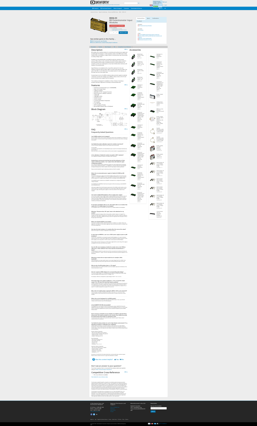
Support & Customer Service (102, 419)
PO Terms (119, 419)
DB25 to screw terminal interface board (160, 110)
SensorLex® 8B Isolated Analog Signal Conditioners (149, 34)
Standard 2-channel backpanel (140, 86)
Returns (126, 419)
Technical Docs (140, 18)
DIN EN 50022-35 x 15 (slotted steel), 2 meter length (160, 205)
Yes (117, 359)
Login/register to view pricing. (117, 25)
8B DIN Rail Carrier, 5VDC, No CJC (140, 55)
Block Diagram (108, 47)
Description (93, 47)
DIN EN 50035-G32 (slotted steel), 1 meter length (160, 180)
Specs (148, 18)
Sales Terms (114, 419)
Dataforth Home (94, 12)
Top (126, 49)
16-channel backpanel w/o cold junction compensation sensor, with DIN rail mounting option (160, 85)
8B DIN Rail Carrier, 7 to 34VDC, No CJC (140, 63)
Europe (112, 411)
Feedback (139, 21)
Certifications (155, 18)
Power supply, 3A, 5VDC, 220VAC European (160, 147)
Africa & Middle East (114, 407)
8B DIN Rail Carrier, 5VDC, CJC (140, 70)
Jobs (95, 419)
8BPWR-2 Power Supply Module (145, 38)
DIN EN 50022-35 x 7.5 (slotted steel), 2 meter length (160, 172)
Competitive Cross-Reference (124, 47)
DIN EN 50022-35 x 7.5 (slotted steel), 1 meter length (160, 164)
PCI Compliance (163, 423)
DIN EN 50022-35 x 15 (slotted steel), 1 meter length (160, 197)
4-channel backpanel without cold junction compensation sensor (140, 135)
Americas (112, 408)
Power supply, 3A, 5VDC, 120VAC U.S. (160, 155)
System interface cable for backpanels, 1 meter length (160, 130)
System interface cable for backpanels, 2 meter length (160, 138)
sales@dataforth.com (95, 411)
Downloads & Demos (136, 8)
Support (165, 5)
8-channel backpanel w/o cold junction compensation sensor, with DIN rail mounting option (140, 196)
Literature (126, 8)
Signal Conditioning (103, 12)
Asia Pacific (113, 410)
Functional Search (106, 8)
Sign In (161, 8)
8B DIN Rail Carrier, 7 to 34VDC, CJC (140, 78)
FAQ (114, 47)
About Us (92, 419)
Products (96, 8)
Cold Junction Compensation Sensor (160, 103)
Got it (156, 6)
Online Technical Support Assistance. (104, 369)
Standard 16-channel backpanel (160, 55)
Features (100, 47)
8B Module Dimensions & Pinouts (145, 39)
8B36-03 (124, 12)
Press (123, 419)
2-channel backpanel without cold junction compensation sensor (140, 95)
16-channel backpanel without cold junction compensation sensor (160, 64)
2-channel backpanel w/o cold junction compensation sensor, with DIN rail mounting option (140, 116)
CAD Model (141, 30)
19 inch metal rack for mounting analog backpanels (160, 214)
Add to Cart (124, 32)
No (122, 359)
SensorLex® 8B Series (113, 12)
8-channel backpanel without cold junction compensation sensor (140, 175)
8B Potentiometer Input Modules (145, 25)
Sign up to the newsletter (156, 406)
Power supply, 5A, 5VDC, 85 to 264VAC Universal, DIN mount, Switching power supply (160, 120)
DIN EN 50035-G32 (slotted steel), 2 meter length (160, 188)
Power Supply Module (160, 95)
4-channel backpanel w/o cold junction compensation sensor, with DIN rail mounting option (140, 156)
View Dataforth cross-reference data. (99, 377)
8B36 (120, 12)
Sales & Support (117, 8)
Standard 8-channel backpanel (140, 166)
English (165, 2)
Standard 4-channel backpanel (140, 126)
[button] (154, 419)
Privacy (110, 419)
